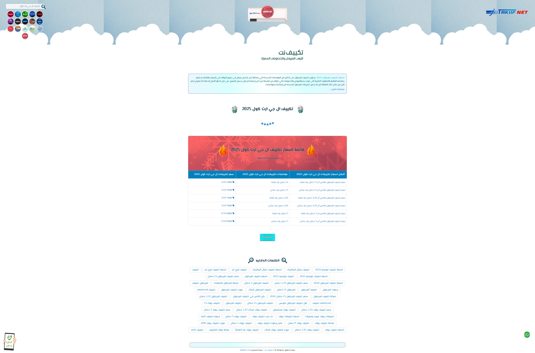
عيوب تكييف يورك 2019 (213, 323)
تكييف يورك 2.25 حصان (307, 330)
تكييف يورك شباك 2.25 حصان (251, 310)
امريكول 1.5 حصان (286, 290)
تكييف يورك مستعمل (284, 310)
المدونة (267, 237)
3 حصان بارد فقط (280, 213)
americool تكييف (322, 303)
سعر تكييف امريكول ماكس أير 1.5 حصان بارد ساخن (322, 190)
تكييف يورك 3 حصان (241, 323)
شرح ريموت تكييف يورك (269, 323)
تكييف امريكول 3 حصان (256, 283)
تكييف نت (269, 350)
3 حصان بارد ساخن (279, 221)
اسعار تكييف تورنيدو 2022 (314, 276)
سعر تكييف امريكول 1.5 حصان (223, 276)
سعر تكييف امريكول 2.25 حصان (291, 283)
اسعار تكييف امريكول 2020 (328, 283)
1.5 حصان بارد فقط (279, 182)
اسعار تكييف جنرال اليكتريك (267, 270)
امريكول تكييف (200, 283)
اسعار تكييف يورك (334, 330)
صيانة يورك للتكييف (219, 330)
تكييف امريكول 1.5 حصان (260, 303)
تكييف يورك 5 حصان (236, 317)
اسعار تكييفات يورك (289, 317)
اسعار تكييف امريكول (256, 276)
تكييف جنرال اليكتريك (298, 270)
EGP (227, 182)
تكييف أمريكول (309, 290)
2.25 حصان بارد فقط (279, 198)
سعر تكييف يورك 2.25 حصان (316, 310)
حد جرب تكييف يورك (262, 317)
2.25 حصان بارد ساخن (278, 206)
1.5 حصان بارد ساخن (279, 190)
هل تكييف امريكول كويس (293, 303)
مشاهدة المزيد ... (336, 89)
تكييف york (197, 330)
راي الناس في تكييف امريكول (248, 297)
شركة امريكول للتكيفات (226, 283)
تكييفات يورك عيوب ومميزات (319, 317)
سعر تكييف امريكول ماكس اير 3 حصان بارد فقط (323, 213)
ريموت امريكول (330, 290)
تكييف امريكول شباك (260, 290)
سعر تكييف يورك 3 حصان (217, 310)
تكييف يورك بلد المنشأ (247, 330)
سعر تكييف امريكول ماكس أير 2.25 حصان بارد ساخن (321, 206)
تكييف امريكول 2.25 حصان (213, 297)
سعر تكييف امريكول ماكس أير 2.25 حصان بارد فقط (321, 198)
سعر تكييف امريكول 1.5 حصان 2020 (289, 297)
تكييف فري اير (239, 270)
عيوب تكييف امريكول (232, 290)
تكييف (195, 270)
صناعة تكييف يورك (324, 323)
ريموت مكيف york (210, 317)
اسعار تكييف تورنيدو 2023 (329, 270)
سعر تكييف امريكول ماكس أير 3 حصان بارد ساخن (322, 221)
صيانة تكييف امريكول (324, 297)
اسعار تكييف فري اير (215, 270)
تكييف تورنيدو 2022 (283, 276)
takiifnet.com (245, 350)
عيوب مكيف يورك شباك (276, 330)
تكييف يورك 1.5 (212, 303)
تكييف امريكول (234, 303)
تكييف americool (206, 290)
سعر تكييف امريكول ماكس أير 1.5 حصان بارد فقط (322, 182)
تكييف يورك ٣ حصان (298, 323)
